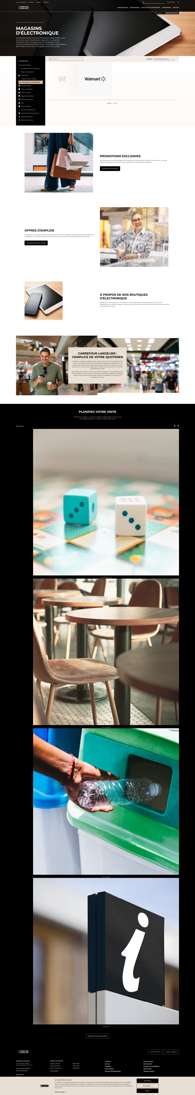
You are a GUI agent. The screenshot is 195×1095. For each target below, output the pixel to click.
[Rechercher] (144, 2)
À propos (31, 2)
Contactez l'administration (23, 1068)
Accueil (18, 22)
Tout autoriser (147, 1080)
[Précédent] (175, 426)
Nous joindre (171, 2)
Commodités (106, 727)
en (178, 2)
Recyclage (106, 877)
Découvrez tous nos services (97, 1036)
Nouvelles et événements (150, 7)
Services (176, 7)
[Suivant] (178, 426)
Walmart (113, 79)
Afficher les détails (60, 1092)
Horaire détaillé (54, 1071)
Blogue (38, 2)
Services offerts (148, 1071)
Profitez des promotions (110, 168)
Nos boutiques (123, 7)
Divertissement (106, 578)
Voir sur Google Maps (21, 1070)
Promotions (166, 7)
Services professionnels (113, 1071)
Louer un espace (21, 2)
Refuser (147, 1090)
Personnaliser (146, 1085)
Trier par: (149, 59)
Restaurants (134, 7)
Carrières (46, 2)
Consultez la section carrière (36, 243)
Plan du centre (158, 13)
